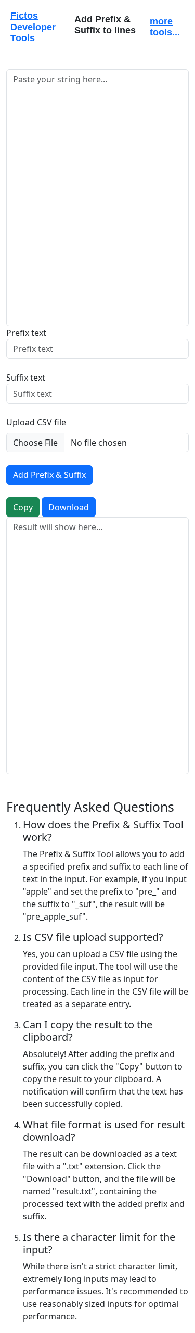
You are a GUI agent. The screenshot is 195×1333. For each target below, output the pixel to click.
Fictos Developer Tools (33, 26)
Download (68, 507)
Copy (23, 507)
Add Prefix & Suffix (49, 475)
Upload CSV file (36, 422)
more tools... (165, 27)
